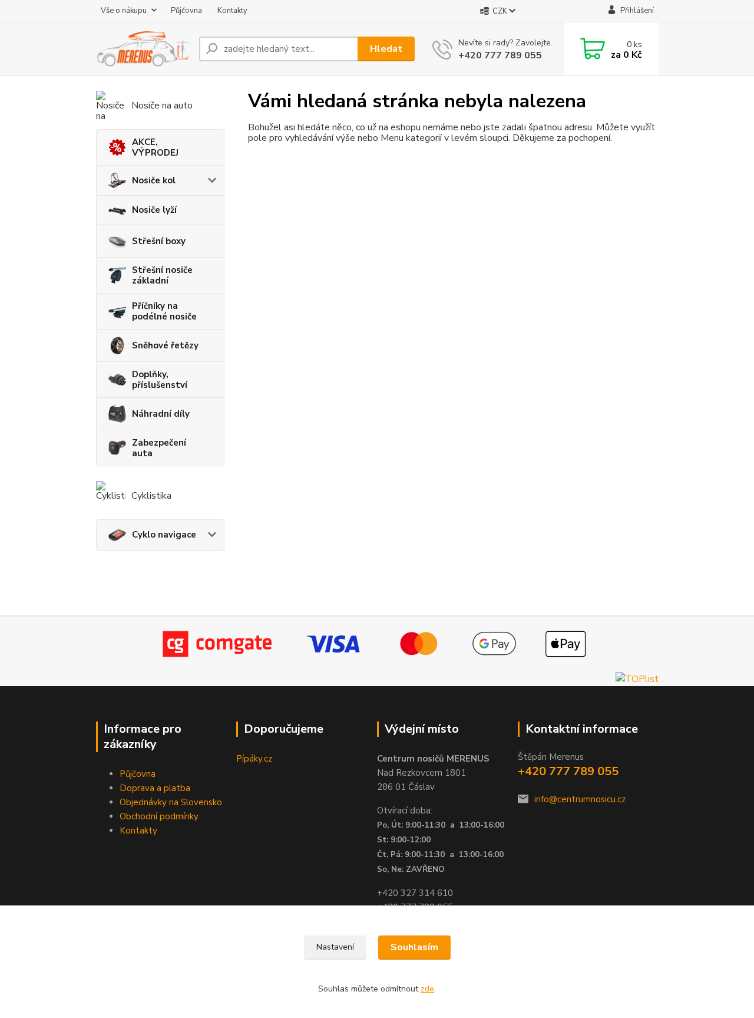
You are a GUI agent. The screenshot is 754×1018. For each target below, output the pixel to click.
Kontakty (232, 10)
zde (427, 988)
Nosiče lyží (154, 210)
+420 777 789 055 (500, 55)
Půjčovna (186, 10)
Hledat (386, 48)
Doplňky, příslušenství (159, 379)
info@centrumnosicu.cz (580, 799)
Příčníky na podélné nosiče (164, 311)
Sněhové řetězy (165, 345)
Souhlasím (414, 947)
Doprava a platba (155, 788)
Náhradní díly (161, 414)
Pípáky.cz (254, 759)
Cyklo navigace (164, 535)
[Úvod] (143, 48)
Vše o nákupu (124, 10)
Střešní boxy (159, 241)
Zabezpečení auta (159, 448)
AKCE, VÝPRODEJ (155, 147)
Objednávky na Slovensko (171, 802)
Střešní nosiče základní (162, 275)
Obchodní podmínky (159, 816)
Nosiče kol (154, 180)
